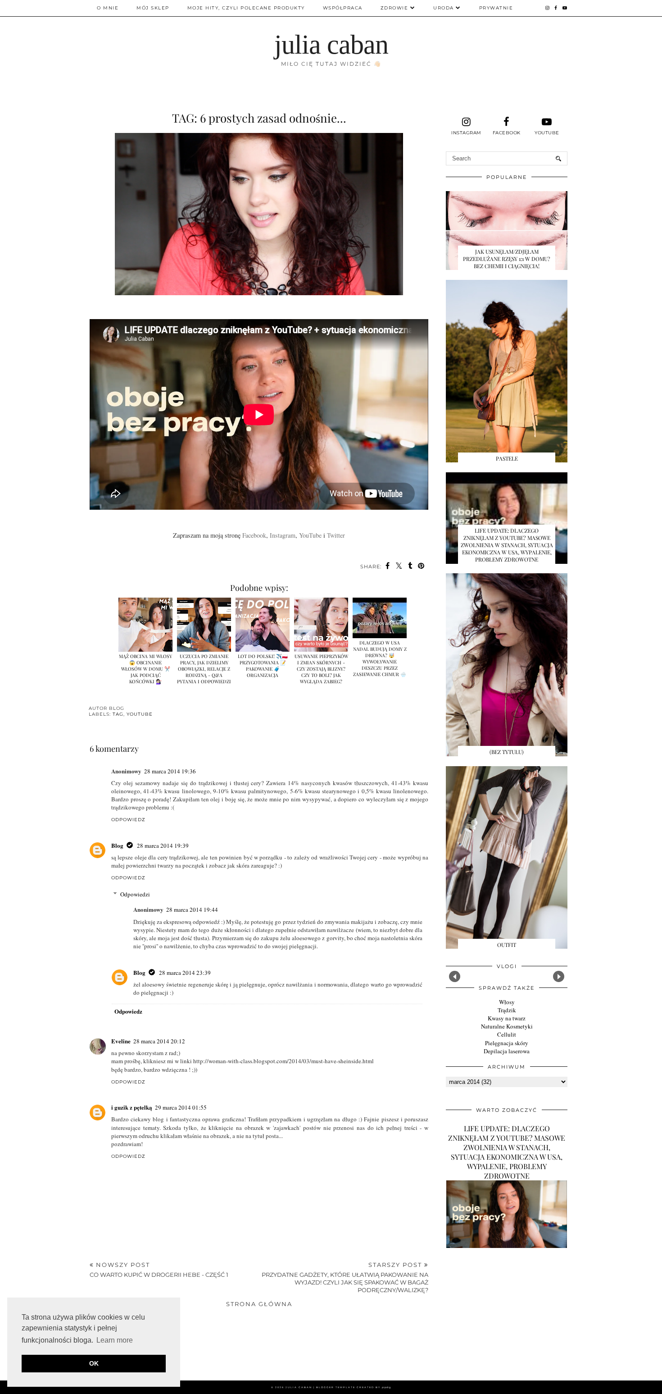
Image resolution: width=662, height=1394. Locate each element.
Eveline (121, 1041)
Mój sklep (152, 8)
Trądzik (507, 1010)
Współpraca (343, 8)
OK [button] (94, 1363)
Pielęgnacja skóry (506, 1043)
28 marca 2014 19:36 (170, 771)
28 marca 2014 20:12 (159, 1041)
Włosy (507, 1002)
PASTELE (507, 458)
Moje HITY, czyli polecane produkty (246, 8)
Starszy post (345, 1277)
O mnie (107, 8)
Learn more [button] (114, 1340)
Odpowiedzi (135, 894)
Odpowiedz (128, 820)
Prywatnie (496, 8)
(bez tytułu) (507, 751)
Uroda (443, 8)
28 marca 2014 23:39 (185, 973)
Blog (117, 845)
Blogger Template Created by (353, 1387)
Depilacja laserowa (507, 1051)
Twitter (336, 535)
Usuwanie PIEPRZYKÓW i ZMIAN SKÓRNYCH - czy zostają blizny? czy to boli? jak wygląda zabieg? (321, 669)
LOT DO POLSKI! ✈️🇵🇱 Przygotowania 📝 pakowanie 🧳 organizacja (263, 665)
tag (118, 714)
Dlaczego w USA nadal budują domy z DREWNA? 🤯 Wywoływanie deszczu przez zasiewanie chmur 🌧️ (380, 658)
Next (558, 976)
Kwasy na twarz (507, 1018)
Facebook (254, 535)
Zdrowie (394, 8)
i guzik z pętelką (131, 1107)
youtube (140, 714)
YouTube (310, 535)
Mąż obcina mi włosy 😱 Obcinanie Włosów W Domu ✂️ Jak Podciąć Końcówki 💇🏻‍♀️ (145, 669)
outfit (506, 944)
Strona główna (259, 1303)
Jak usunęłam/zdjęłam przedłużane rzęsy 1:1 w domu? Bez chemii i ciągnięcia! (506, 259)
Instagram (282, 535)
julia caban (331, 44)
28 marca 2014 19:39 (163, 845)
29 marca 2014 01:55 (181, 1107)
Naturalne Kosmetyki (507, 1026)
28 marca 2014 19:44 (192, 909)
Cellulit (506, 1034)
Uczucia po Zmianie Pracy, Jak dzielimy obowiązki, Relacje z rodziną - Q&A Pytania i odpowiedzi (204, 669)
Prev (454, 976)
